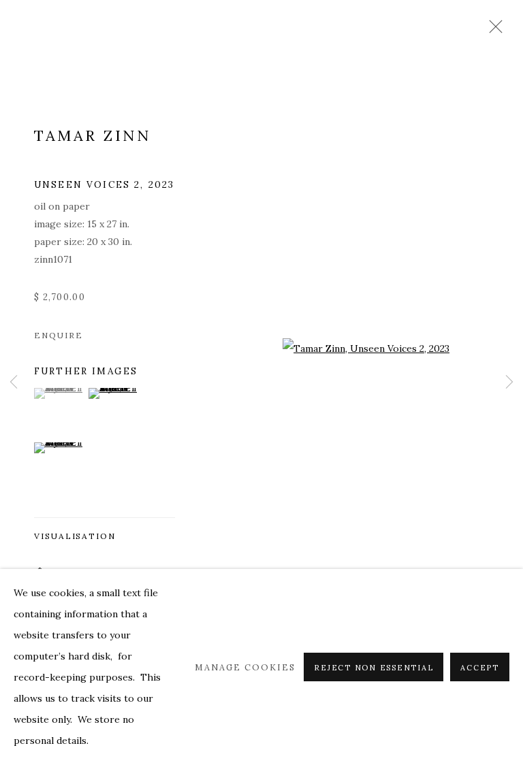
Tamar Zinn (92, 135)
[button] (59, 393)
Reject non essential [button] (373, 667)
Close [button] (492, 30)
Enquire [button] (58, 335)
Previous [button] (13, 383)
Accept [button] (479, 667)
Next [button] (509, 383)
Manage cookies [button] (245, 667)
